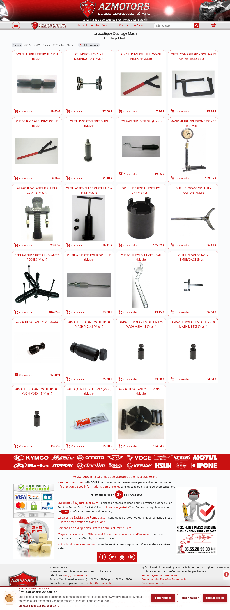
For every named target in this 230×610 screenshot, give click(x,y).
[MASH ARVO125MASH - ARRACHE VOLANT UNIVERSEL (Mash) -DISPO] (141, 352)
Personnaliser (189, 597)
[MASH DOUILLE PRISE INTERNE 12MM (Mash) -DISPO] (37, 84)
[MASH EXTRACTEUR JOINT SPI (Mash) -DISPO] (141, 146)
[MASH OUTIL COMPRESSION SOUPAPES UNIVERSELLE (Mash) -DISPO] (193, 84)
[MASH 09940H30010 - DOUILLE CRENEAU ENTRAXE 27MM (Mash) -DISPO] (141, 218)
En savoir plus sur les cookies (39, 605)
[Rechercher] (196, 25)
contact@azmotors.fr (98, 583)
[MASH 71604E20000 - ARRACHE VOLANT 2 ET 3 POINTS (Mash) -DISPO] (141, 419)
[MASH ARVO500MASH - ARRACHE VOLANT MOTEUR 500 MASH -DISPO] (37, 419)
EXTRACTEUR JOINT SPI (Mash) (141, 121)
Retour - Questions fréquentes (160, 575)
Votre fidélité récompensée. (76, 544)
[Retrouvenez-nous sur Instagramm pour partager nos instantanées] (122, 557)
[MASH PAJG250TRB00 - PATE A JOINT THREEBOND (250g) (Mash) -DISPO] (89, 419)
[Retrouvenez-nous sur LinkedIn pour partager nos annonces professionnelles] (131, 557)
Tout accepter (215, 597)
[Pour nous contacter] (196, 539)
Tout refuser (163, 597)
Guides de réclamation (71, 522)
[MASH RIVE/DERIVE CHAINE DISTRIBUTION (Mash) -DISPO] (89, 84)
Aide (140, 25)
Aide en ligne (97, 522)
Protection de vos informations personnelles (89, 487)
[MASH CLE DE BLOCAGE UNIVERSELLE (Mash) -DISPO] (37, 151)
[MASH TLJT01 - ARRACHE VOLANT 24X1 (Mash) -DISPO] (37, 347)
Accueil (82, 25)
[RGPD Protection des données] (196, 505)
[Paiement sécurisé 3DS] (33, 501)
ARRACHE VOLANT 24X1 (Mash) (37, 322)
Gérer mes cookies (153, 583)
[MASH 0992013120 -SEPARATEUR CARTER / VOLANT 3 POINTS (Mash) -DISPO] (37, 285)
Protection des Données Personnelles (165, 579)
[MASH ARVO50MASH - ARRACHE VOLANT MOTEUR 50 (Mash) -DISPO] (89, 352)
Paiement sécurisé (70, 482)
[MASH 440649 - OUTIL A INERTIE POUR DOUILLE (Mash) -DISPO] (89, 285)
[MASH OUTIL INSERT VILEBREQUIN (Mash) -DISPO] (89, 151)
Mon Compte (103, 25)
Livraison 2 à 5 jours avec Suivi (78, 503)
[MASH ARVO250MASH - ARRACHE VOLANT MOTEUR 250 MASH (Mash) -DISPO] (193, 352)
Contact (124, 25)
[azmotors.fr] (48, 26)
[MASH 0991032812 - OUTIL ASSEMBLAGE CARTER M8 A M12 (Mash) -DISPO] (89, 218)
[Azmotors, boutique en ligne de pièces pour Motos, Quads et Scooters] (115, 9)
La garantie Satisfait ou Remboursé (81, 517)
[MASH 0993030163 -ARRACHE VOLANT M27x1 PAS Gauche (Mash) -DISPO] (37, 218)
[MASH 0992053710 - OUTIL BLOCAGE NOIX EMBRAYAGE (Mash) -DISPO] (193, 285)
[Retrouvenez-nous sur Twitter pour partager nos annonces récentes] (112, 557)
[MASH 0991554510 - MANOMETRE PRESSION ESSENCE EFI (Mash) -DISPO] (193, 151)
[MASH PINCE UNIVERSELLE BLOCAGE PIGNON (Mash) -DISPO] (141, 84)
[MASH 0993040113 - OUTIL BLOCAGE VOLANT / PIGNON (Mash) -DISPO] (193, 218)
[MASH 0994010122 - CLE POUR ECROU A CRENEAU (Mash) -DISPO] (141, 285)
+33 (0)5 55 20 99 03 (75, 575)
